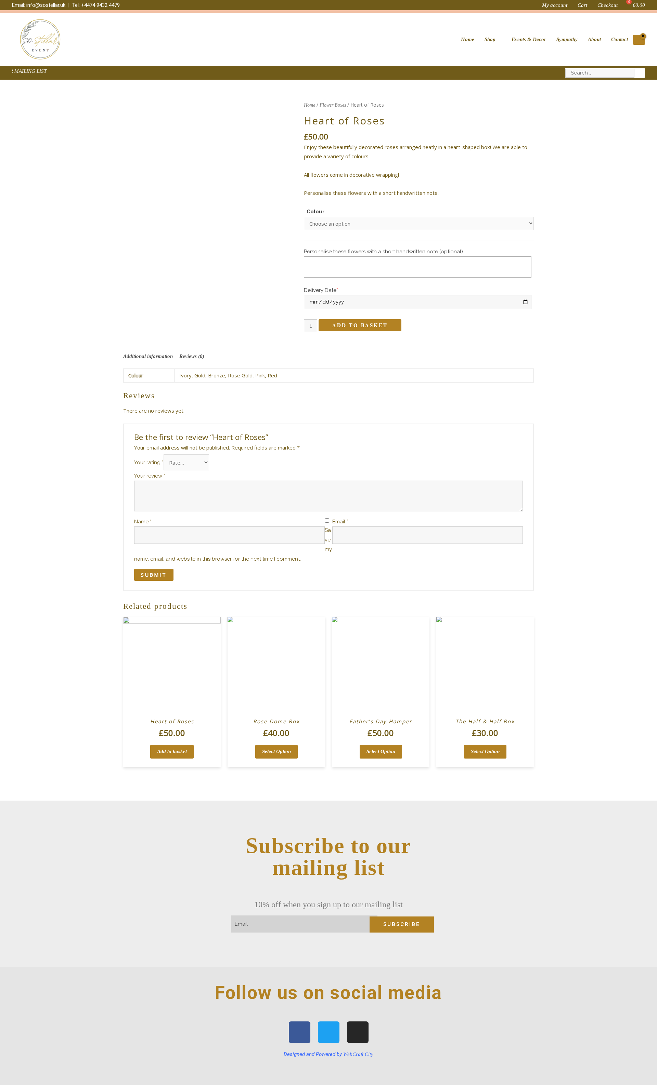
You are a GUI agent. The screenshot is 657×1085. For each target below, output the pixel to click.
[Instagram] (358, 1032)
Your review (149, 476)
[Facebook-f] (299, 1032)
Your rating (149, 463)
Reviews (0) (191, 356)
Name (143, 522)
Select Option (276, 751)
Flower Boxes (333, 105)
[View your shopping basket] (639, 40)
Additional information (148, 356)
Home (309, 105)
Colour (315, 212)
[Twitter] (328, 1032)
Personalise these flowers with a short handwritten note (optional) (383, 252)
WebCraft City (358, 1054)
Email (340, 522)
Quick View (172, 708)
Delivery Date (321, 290)
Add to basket (360, 325)
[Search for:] (599, 73)
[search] (599, 73)
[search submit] (639, 73)
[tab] (148, 356)
